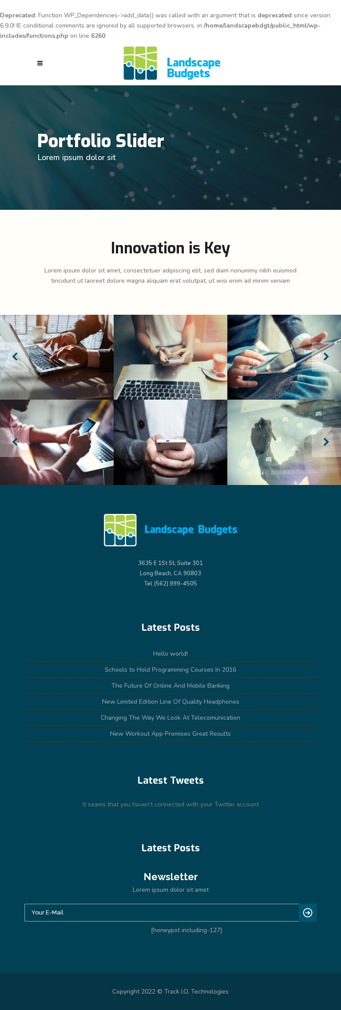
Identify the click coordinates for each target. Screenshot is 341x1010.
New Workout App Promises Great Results (170, 733)
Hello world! (170, 653)
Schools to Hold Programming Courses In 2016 (170, 669)
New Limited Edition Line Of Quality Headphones (170, 701)
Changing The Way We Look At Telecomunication (170, 717)
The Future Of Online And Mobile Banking (170, 685)
